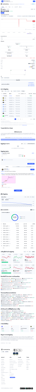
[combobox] (19, 16)
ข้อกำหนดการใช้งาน (13, 361)
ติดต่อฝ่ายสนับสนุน (20, 362)
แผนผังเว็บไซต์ (3, 383)
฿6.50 (18, 301)
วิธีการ (10, 372)
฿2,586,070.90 (7, 312)
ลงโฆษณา (2, 361)
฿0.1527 (17, 294)
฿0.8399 (28, 301)
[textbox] (15, 161)
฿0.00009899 (18, 297)
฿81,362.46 (18, 313)
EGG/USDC (11, 113)
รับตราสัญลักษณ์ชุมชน (31, 85)
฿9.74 (6, 297)
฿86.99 (18, 316)
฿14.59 (6, 316)
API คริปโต (2, 369)
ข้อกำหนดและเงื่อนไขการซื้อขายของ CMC (15, 137)
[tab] (8, 16)
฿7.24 (28, 294)
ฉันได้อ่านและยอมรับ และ (18, 137)
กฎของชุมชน (11, 367)
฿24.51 (5, 319)
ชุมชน (27, 361)
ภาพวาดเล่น (3, 382)
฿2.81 (15, 319)
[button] (13, 119)
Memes (2, 77)
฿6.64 (30, 316)
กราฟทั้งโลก (3, 375)
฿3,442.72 (6, 294)
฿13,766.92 (10, 304)
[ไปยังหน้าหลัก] (5, 4)
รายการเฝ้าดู (3, 380)
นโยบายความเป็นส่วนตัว (13, 362)
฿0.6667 (20, 312)
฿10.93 (17, 300)
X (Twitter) (28, 359)
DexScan (2, 370)
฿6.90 (6, 300)
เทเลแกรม (27, 362)
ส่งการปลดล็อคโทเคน (31, 84)
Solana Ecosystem (6, 77)
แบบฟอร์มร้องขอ (20, 361)
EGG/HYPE (11, 102)
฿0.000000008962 (26, 305)
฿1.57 (29, 297)
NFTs (2, 377)
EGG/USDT (11, 100)
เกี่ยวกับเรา (11, 359)
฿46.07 (6, 313)
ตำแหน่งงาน (11, 375)
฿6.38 (7, 301)
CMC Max (2, 364)
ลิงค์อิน (27, 369)
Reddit (27, 367)
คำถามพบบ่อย (20, 364)
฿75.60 (25, 319)
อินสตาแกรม (28, 364)
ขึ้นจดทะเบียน (20, 359)
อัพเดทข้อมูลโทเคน (31, 82)
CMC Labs (2, 362)
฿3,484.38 (29, 313)
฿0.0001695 (7, 320)
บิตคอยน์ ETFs (3, 367)
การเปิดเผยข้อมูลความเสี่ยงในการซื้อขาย (27, 137)
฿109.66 (10, 305)
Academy (2, 359)
